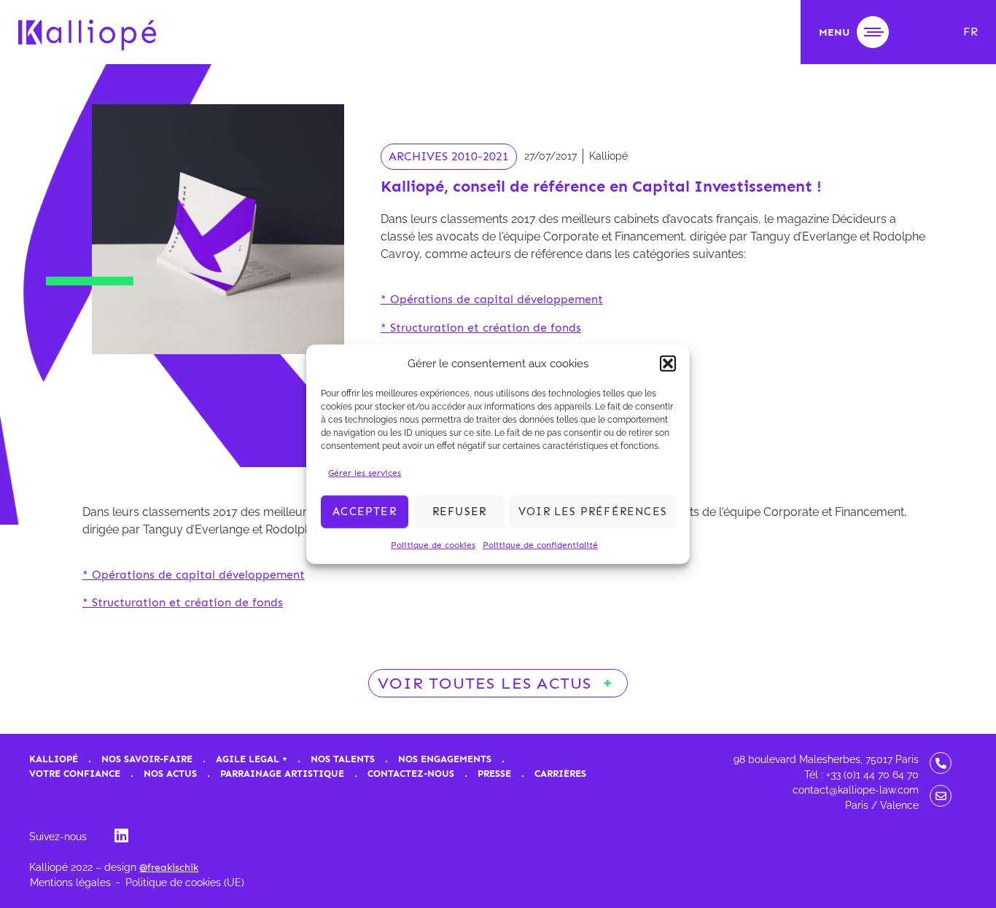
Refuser (459, 511)
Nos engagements (444, 759)
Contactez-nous (410, 773)
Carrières (560, 773)
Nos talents (343, 759)
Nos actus (170, 773)
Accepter (364, 511)
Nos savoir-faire (146, 759)
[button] (668, 363)
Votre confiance (74, 773)
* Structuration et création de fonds (481, 327)
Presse (494, 773)
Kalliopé (53, 759)
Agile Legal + (251, 759)
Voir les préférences (592, 511)
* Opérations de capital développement (492, 299)
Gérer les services (364, 472)
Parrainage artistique (282, 773)
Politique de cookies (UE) (184, 882)
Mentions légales (70, 882)
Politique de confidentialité (540, 544)
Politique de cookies (433, 544)
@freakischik (168, 867)
